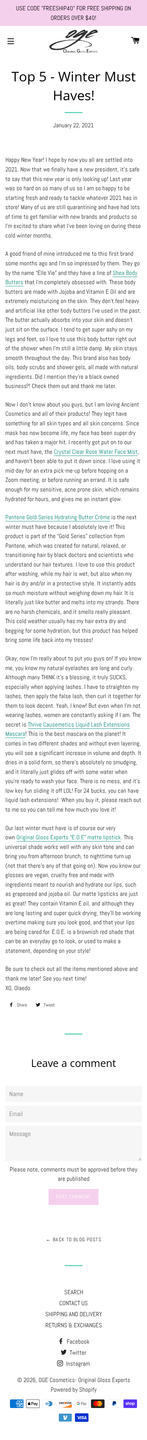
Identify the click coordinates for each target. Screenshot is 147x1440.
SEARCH (73, 1292)
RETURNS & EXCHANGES (73, 1325)
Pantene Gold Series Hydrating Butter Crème (57, 517)
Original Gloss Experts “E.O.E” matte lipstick (68, 837)
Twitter (77, 1352)
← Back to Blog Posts (73, 1239)
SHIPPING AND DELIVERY (73, 1314)
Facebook (77, 1341)
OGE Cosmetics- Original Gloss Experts (84, 1380)
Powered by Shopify (74, 1389)
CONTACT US (73, 1303)
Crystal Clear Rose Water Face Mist (96, 452)
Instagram (77, 1363)
